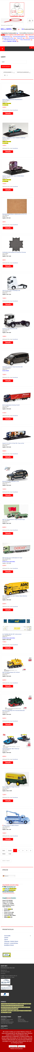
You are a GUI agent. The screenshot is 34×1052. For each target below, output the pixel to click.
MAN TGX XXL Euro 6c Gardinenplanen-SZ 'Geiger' (12, 557)
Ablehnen (21, 1047)
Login (2, 1027)
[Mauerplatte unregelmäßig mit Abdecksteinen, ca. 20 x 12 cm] (17, 206)
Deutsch (6, 875)
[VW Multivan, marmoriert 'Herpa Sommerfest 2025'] (17, 358)
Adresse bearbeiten (23, 1021)
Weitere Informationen (16, 1048)
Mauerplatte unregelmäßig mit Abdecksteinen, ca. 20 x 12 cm (14, 214)
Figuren (6, 939)
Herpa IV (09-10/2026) (7, 902)
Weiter (3, 853)
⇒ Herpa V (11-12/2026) (8, 903)
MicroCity (12, 888)
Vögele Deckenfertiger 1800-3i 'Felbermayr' (10, 748)
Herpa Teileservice (6, 906)
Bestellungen (21, 1020)
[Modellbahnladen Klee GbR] (17, 9)
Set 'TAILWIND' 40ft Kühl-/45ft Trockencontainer (12, 634)
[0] (29, 20)
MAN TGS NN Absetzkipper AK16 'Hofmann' (11, 672)
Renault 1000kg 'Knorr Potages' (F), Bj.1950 (10, 786)
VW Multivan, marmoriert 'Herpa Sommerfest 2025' (12, 366)
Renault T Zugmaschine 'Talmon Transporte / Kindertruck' (13, 137)
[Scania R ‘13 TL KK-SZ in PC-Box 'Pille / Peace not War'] (17, 435)
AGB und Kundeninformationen (7, 1019)
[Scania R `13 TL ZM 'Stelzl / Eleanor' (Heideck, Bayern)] (17, 168)
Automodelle (7, 935)
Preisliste (9, 912)
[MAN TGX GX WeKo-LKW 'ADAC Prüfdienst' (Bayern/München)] (17, 588)
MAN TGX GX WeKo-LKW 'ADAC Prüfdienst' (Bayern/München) (14, 596)
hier (19, 29)
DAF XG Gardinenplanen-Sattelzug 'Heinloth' (11, 405)
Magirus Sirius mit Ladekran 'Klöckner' (10, 825)
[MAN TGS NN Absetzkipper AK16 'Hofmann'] (17, 664)
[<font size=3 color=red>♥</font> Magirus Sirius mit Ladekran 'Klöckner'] (17, 817)
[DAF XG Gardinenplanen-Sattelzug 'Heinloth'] (17, 397)
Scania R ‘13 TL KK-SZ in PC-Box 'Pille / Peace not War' (13, 443)
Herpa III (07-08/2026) (7, 900)
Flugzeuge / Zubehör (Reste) (11, 941)
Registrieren (4, 1028)
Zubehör (6, 937)
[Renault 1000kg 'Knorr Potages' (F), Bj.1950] (17, 779)
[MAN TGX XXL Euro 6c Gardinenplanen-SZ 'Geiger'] (17, 549)
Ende (10, 853)
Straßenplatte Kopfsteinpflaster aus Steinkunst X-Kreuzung (14, 252)
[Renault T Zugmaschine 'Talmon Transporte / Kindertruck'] (17, 129)
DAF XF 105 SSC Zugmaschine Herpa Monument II (12, 99)
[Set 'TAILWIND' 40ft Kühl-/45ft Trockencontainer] (17, 626)
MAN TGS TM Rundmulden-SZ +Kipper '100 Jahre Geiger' (13, 519)
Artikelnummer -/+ (8, 72)
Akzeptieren (13, 1047)
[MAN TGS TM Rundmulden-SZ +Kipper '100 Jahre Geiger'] (17, 511)
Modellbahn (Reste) (9, 945)
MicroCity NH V (8, 890)
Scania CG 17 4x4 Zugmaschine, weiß (9, 328)
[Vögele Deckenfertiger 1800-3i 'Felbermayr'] (17, 740)
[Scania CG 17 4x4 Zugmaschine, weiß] (17, 320)
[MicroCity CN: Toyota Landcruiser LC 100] (17, 473)
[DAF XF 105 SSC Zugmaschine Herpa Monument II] (17, 91)
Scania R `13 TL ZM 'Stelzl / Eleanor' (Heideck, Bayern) (13, 175)
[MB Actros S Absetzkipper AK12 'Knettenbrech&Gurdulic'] (17, 702)
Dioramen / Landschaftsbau (11, 943)
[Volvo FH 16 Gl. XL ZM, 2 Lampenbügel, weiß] (17, 282)
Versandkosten (15, 110)
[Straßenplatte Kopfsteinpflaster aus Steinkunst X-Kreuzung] (17, 244)
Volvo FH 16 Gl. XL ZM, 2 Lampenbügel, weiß (11, 290)
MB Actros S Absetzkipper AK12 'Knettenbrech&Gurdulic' (13, 710)
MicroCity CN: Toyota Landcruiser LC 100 (10, 481)
